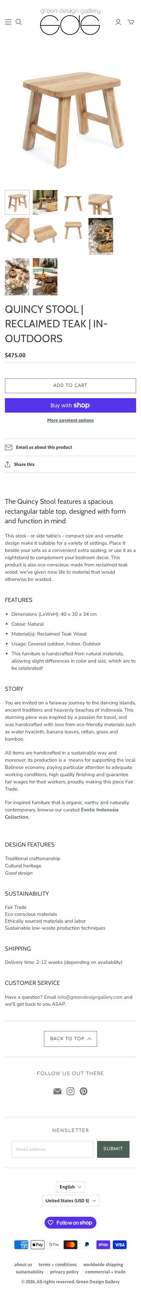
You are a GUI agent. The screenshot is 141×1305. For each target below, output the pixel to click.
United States (67, 1200)
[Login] (118, 22)
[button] (70, 1039)
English (67, 1186)
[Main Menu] (8, 22)
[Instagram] (70, 1091)
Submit (113, 1149)
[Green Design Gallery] (70, 20)
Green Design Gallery (98, 1281)
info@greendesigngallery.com (90, 997)
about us (23, 1264)
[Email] (57, 1091)
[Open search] (18, 22)
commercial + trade (105, 1271)
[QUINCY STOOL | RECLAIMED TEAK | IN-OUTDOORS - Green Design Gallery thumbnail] (17, 202)
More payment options (70, 420)
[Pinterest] (84, 1091)
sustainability (30, 1271)
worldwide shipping (103, 1264)
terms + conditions (58, 1264)
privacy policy (64, 1271)
